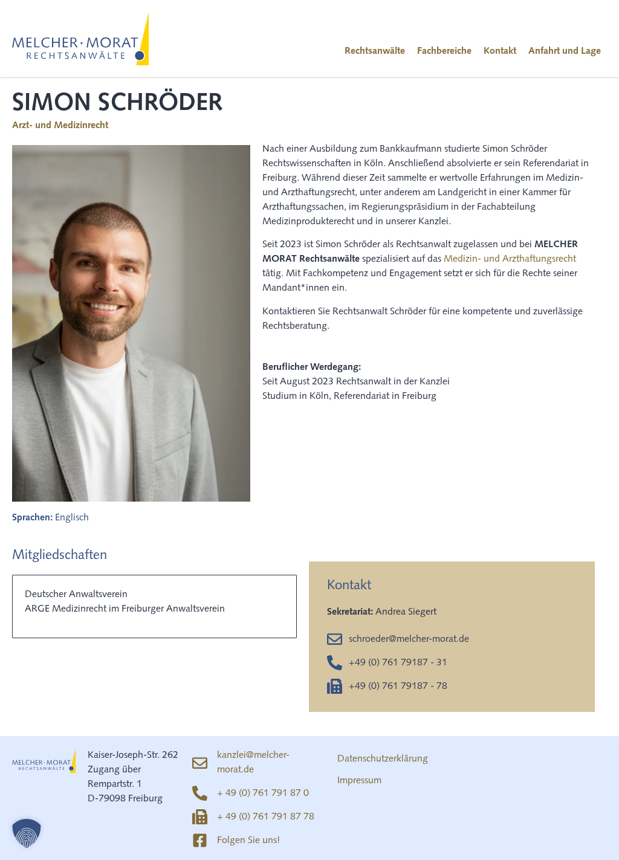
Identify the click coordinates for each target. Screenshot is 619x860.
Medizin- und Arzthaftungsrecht (510, 259)
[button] (26, 833)
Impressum (359, 781)
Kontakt (500, 51)
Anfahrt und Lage (564, 51)
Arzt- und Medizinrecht (60, 126)
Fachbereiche (444, 51)
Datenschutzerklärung (382, 759)
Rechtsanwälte (375, 51)
